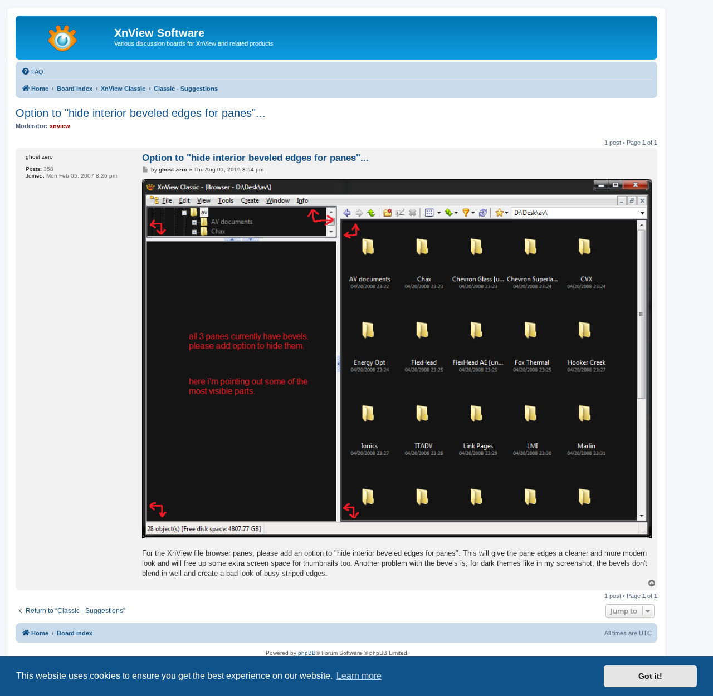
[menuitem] (32, 72)
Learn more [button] (359, 675)
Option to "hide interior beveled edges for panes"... (141, 113)
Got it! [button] (650, 676)
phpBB (307, 653)
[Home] (66, 36)
